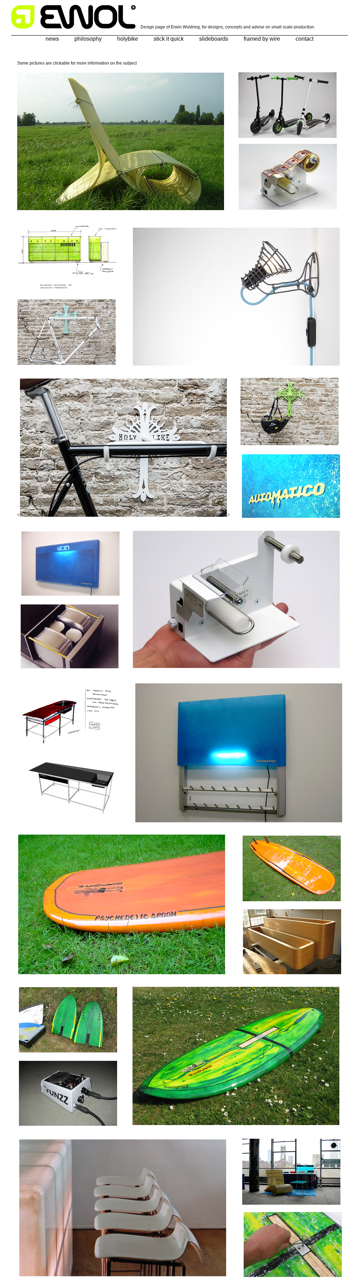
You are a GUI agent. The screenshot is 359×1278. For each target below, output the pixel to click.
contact (304, 39)
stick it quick (169, 39)
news (52, 39)
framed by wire (262, 39)
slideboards (213, 39)
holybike (127, 39)
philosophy (88, 39)
